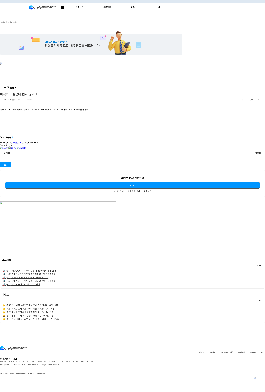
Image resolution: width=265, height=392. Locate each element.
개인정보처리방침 (227, 352)
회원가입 (148, 191)
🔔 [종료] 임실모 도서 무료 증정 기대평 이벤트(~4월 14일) (28, 315)
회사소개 (200, 352)
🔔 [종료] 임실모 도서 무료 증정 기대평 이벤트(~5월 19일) (28, 312)
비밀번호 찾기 (134, 191)
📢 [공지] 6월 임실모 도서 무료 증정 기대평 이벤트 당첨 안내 (29, 274)
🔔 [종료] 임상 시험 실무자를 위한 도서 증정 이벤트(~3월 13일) (30, 319)
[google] (21, 148)
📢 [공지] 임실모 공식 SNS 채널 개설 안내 (21, 284)
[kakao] (12, 148)
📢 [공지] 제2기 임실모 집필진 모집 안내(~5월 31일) (25, 277)
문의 (160, 7)
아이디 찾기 (118, 191)
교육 (133, 7)
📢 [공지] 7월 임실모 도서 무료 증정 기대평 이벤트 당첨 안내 (29, 270)
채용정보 (107, 7)
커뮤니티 (79, 7)
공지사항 (241, 352)
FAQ (263, 352)
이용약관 (212, 352)
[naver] (4, 148)
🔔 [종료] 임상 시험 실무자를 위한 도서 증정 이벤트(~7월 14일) (30, 305)
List (5, 165)
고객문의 (253, 352)
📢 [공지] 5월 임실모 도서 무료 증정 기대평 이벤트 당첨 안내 (29, 281)
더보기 (259, 266)
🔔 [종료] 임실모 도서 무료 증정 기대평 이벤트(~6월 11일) (28, 308)
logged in (17, 142)
